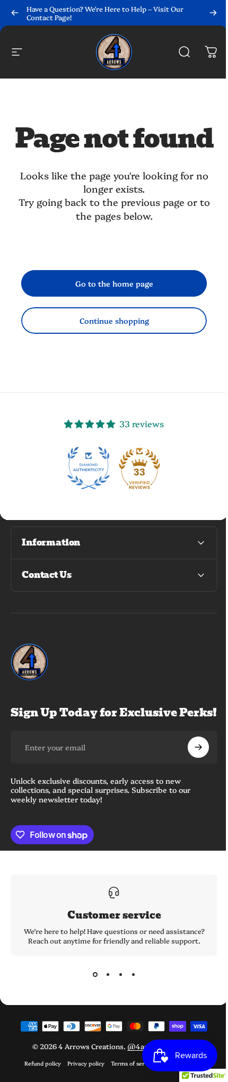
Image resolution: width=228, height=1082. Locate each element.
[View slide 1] (91, 985)
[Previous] (15, 12)
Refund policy (39, 1074)
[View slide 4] (129, 985)
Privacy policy (82, 1074)
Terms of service (129, 1074)
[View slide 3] (116, 985)
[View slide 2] (104, 985)
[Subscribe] (190, 757)
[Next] (213, 12)
